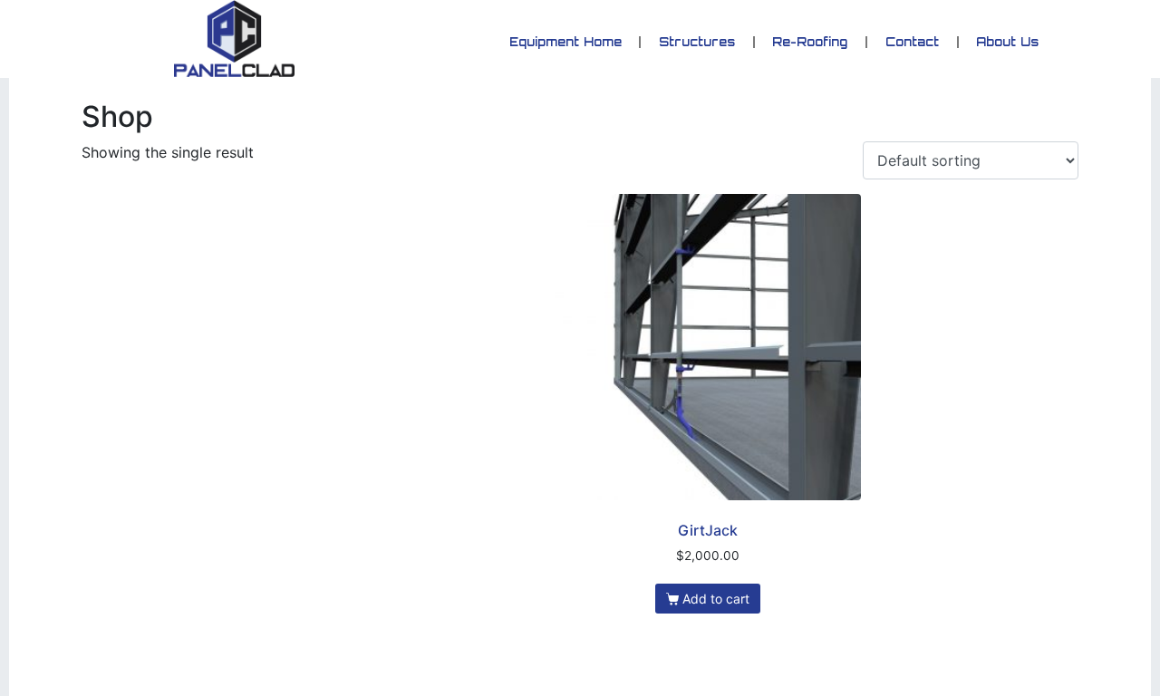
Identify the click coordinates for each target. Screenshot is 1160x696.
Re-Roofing (810, 41)
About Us (1008, 41)
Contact (912, 41)
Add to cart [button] (715, 598)
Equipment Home (565, 41)
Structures (698, 41)
